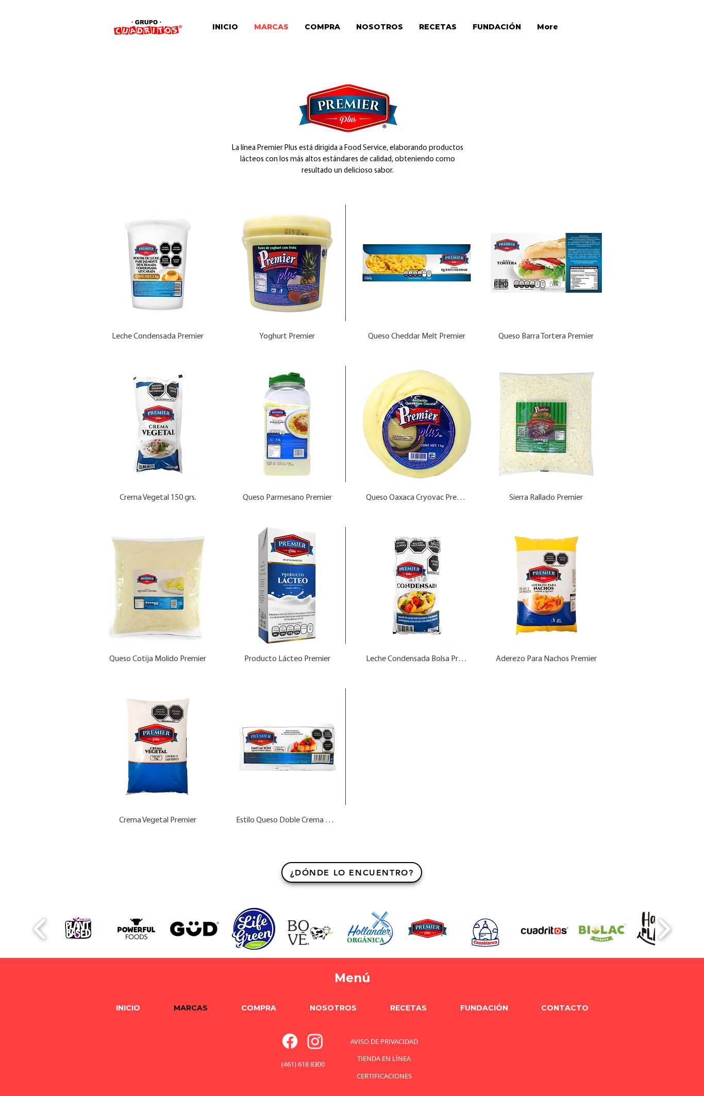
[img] (157, 276)
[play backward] (40, 929)
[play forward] (664, 929)
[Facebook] (290, 1041)
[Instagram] (315, 1041)
